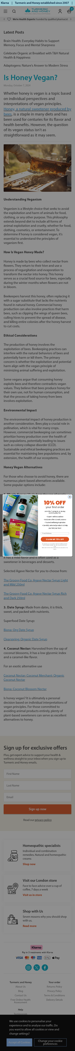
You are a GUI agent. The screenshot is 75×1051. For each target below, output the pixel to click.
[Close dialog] (70, 497)
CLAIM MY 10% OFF (55, 539)
